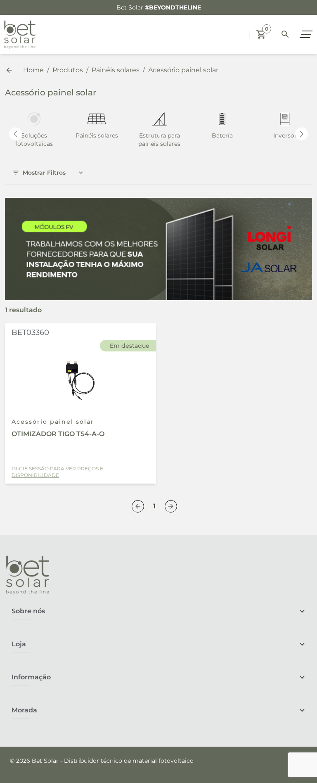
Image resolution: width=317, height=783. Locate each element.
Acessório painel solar (53, 239)
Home (33, 70)
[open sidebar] (307, 34)
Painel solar (36, 222)
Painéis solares (116, 70)
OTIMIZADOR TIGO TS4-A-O (58, 434)
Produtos (67, 70)
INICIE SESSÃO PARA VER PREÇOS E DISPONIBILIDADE (57, 471)
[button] (261, 34)
